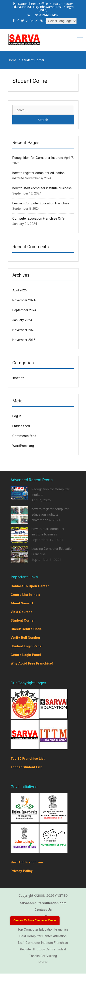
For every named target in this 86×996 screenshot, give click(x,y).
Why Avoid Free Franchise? (32, 663)
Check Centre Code (26, 629)
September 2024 (24, 310)
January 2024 (22, 320)
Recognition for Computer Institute (37, 158)
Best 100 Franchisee (27, 862)
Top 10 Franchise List (28, 759)
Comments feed (24, 436)
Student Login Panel (26, 646)
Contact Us (43, 910)
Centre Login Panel (26, 655)
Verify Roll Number (25, 638)
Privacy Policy (22, 871)
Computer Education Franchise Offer (39, 218)
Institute (18, 378)
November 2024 (23, 300)
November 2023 (23, 330)
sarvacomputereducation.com (43, 903)
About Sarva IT (22, 603)
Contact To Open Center (30, 586)
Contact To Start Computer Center (34, 920)
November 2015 (23, 340)
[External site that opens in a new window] (25, 717)
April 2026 (19, 290)
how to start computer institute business (42, 188)
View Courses (21, 612)
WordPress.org (23, 446)
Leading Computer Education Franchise (40, 203)
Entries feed (21, 426)
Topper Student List (26, 767)
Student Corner (23, 620)
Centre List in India (25, 595)
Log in (16, 416)
